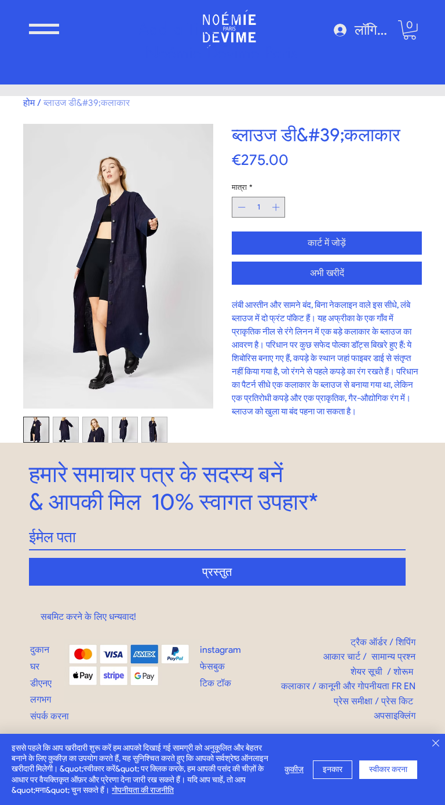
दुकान (39, 649)
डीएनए (41, 683)
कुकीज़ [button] (294, 769)
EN (409, 686)
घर (34, 666)
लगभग (40, 699)
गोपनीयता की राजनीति (143, 790)
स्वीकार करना (388, 769)
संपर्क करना (49, 716)
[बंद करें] (436, 744)
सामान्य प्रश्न (393, 656)
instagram (220, 649)
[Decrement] (240, 207)
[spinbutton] (258, 207)
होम (29, 102)
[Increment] (277, 207)
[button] (44, 29)
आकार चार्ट (341, 656)
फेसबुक (212, 666)
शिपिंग (405, 642)
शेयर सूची (366, 671)
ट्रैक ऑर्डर (369, 642)
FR (397, 686)
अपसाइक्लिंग (394, 715)
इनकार (332, 769)
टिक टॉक (215, 683)
